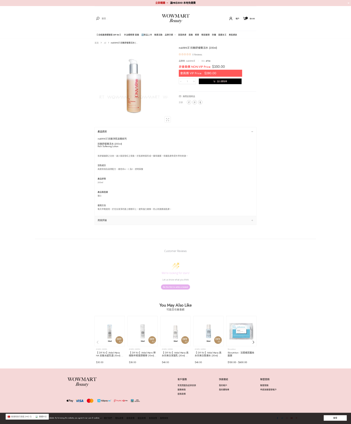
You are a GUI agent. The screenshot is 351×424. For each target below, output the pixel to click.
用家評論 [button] (102, 220)
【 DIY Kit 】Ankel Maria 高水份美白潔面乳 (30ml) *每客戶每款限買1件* (175, 355)
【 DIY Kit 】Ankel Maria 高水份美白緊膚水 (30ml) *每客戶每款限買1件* (208, 355)
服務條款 (182, 389)
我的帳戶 (223, 385)
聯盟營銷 (264, 385)
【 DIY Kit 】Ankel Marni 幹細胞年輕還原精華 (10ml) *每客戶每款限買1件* (142, 355)
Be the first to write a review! (175, 287)
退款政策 (182, 393)
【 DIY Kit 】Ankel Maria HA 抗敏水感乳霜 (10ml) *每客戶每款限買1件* (109, 355)
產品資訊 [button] (102, 131)
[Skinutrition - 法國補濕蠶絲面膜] (241, 331)
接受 (335, 417)
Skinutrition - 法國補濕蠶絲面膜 (241, 354)
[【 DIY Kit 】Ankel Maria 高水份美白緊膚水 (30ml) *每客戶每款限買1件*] (208, 331)
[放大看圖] (167, 119)
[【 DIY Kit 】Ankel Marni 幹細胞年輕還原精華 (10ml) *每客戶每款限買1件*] (143, 331)
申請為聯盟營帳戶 (268, 389)
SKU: (203, 60)
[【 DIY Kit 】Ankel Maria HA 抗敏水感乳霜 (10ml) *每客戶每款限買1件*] (110, 331)
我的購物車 (224, 389)
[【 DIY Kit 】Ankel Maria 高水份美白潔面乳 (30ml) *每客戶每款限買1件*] (175, 331)
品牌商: (182, 60)
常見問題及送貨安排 (187, 385)
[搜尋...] (98, 18)
